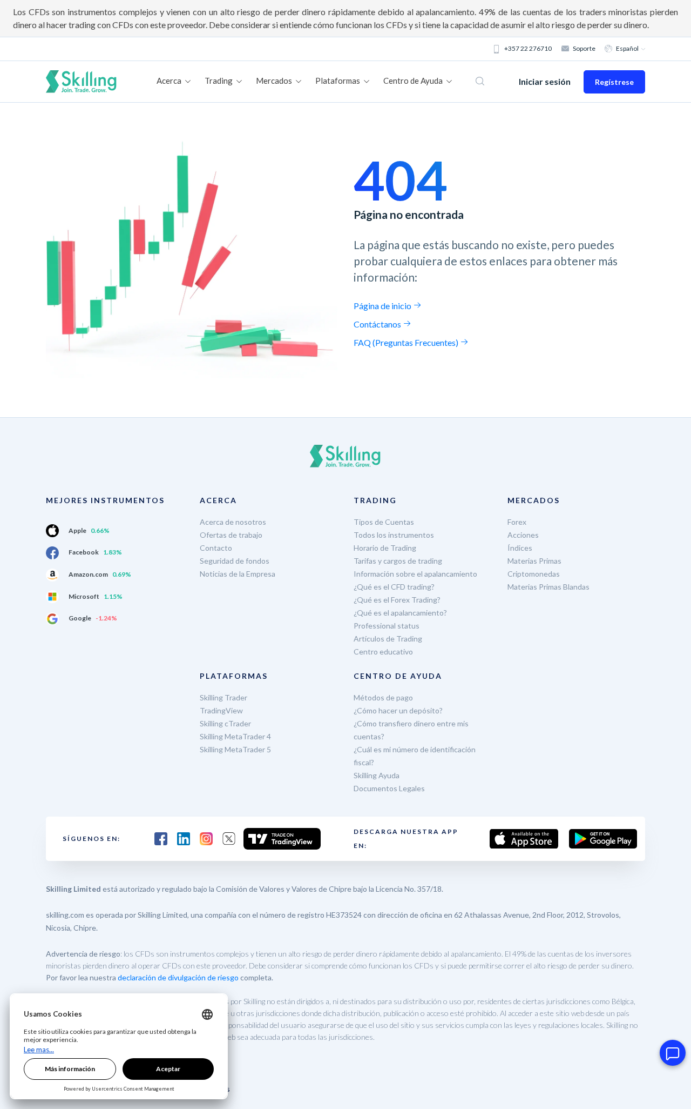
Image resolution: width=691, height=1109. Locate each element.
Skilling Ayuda (376, 775)
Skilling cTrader (225, 723)
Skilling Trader (223, 697)
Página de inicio (383, 305)
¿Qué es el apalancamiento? (400, 612)
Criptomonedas (533, 573)
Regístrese (614, 81)
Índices (519, 547)
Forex (516, 521)
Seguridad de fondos (234, 560)
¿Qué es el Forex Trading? (397, 599)
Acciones (523, 534)
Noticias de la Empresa (237, 573)
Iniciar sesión (545, 81)
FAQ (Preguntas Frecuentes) (407, 342)
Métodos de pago (383, 697)
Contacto (216, 547)
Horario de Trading (385, 547)
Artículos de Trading (388, 638)
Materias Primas (534, 560)
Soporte (584, 48)
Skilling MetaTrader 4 (235, 736)
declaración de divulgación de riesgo (178, 977)
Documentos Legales (389, 788)
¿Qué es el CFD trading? (394, 586)
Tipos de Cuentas (384, 521)
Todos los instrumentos (394, 534)
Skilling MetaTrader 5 (235, 749)
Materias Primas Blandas (548, 586)
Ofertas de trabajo (231, 534)
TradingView (221, 710)
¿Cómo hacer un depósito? (398, 710)
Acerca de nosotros (233, 521)
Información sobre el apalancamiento (415, 573)
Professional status (386, 625)
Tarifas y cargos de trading (398, 560)
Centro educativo (383, 651)
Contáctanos (378, 324)
